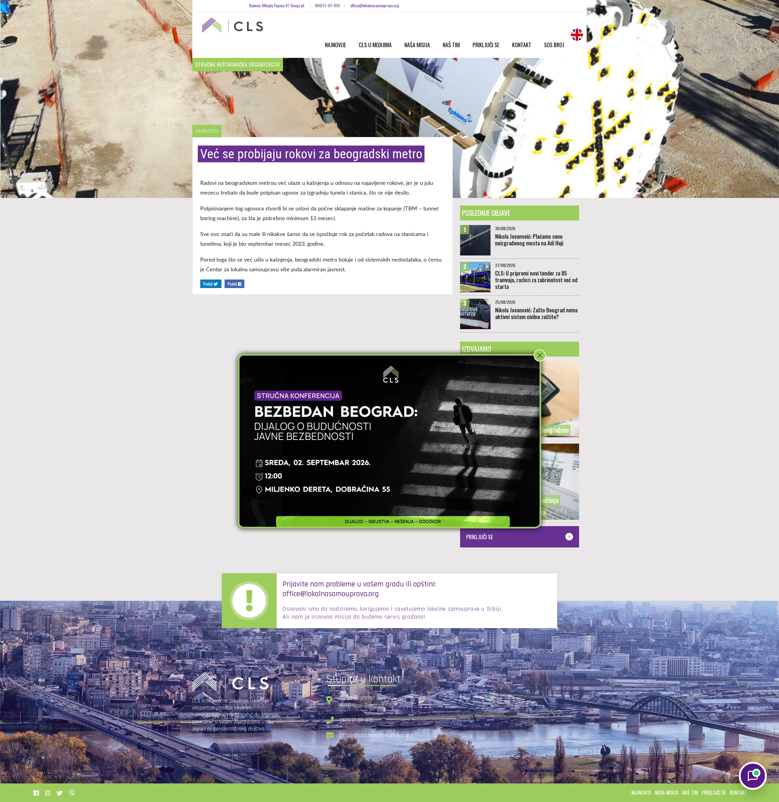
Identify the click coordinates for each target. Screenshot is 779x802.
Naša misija (417, 45)
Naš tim (451, 45)
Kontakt (521, 45)
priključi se (714, 792)
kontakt (738, 792)
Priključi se (486, 45)
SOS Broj (554, 45)
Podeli (208, 284)
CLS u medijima (375, 45)
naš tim (690, 792)
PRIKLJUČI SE (479, 537)
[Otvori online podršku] (753, 776)
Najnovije (335, 45)
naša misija (667, 792)
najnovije (641, 792)
